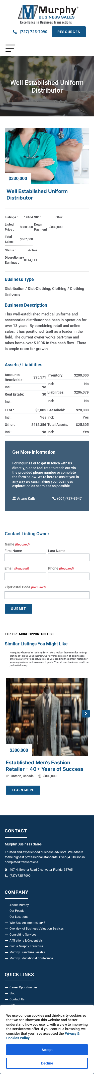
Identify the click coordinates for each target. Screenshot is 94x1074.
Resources (68, 32)
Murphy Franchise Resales (27, 952)
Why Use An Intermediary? (27, 923)
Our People (17, 911)
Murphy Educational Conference (31, 958)
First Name (13, 551)
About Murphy (19, 905)
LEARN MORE (23, 790)
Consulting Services (23, 934)
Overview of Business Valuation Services (37, 928)
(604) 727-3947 (69, 498)
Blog (13, 993)
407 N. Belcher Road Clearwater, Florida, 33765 (41, 869)
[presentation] (86, 714)
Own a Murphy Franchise (26, 946)
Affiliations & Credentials (26, 940)
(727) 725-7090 (33, 32)
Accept (47, 1050)
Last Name (56, 551)
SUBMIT (18, 609)
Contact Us (17, 999)
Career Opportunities (23, 987)
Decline (47, 1063)
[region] (47, 1039)
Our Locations (19, 917)
